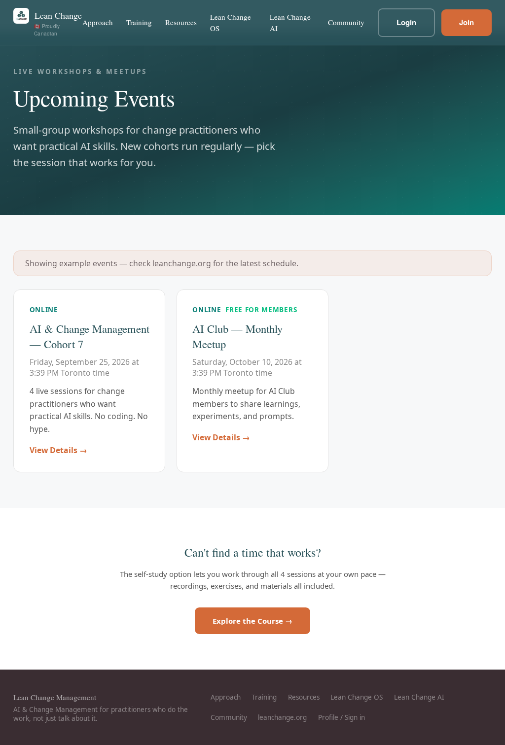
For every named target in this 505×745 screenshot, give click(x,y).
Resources (181, 22)
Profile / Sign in (341, 717)
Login (406, 22)
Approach (97, 22)
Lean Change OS (230, 22)
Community (346, 22)
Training (139, 22)
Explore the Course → (252, 621)
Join (466, 22)
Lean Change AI (290, 22)
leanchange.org (181, 263)
